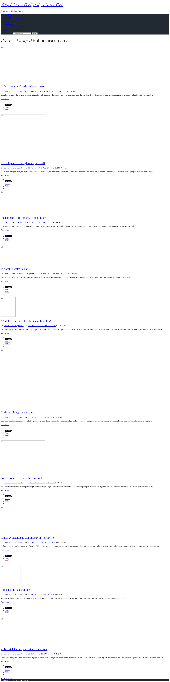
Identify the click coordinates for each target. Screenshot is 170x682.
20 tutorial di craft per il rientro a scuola (24, 649)
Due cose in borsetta (11, 30)
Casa (10, 16)
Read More (5, 99)
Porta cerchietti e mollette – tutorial (21, 478)
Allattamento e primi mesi (17, 26)
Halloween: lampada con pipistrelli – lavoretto (27, 537)
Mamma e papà (9, 24)
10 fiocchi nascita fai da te (15, 269)
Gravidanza (12, 25)
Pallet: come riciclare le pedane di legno (23, 86)
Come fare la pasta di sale (15, 589)
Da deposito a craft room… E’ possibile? (23, 217)
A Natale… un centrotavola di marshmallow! (26, 321)
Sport (10, 17)
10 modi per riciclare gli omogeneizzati (23, 163)
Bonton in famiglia (15, 18)
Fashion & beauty (10, 21)
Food (6, 20)
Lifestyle (8, 14)
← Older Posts (8, 678)
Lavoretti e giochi (15, 29)
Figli (10, 28)
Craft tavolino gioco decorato (17, 412)
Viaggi (7, 22)
